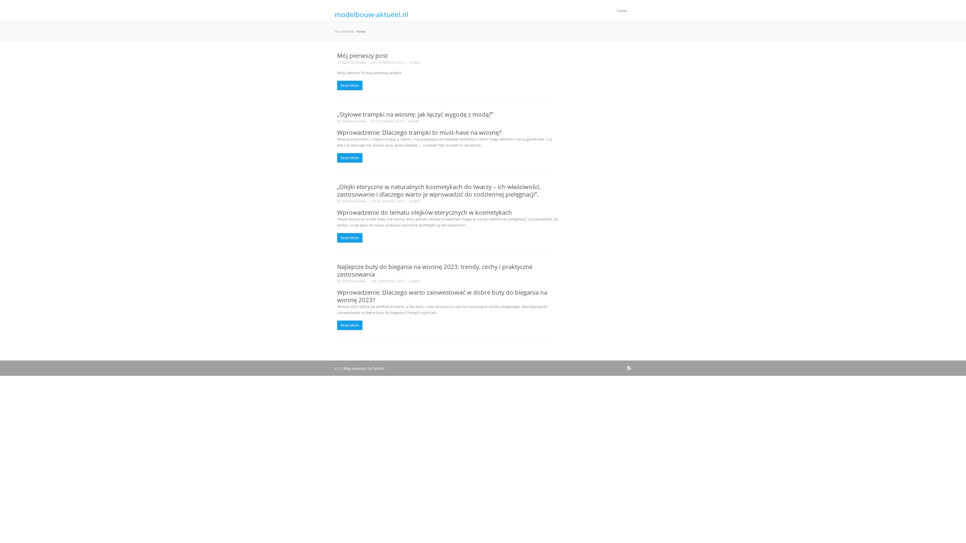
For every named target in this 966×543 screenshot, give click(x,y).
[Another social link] (622, 365)
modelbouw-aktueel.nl (371, 14)
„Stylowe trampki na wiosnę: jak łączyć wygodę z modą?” (415, 114)
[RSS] (628, 367)
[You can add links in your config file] (614, 365)
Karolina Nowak (354, 62)
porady (414, 62)
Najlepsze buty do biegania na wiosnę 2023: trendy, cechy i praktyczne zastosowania (435, 270)
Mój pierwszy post (362, 55)
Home (622, 10)
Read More (350, 85)
